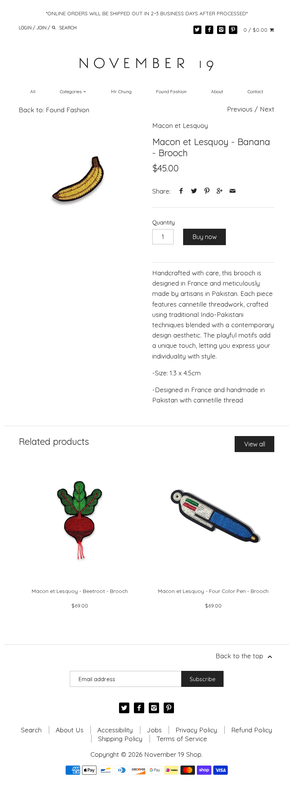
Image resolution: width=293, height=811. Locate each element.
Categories (71, 91)
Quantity (163, 222)
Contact (255, 91)
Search (31, 730)
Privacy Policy (196, 730)
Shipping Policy (120, 739)
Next (267, 109)
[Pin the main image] (207, 191)
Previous (240, 109)
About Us (70, 730)
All (32, 91)
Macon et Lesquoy (180, 125)
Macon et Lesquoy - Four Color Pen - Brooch (213, 591)
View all (254, 444)
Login (25, 27)
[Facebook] (209, 30)
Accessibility (115, 730)
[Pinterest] (233, 30)
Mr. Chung (121, 91)
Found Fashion (171, 91)
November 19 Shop (172, 754)
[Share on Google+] (220, 191)
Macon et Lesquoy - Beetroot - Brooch (80, 591)
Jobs (154, 730)
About (217, 91)
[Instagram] (221, 30)
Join (41, 27)
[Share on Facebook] (181, 191)
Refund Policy (251, 730)
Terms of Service (181, 739)
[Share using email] (232, 191)
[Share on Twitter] (194, 191)
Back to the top (240, 656)
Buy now (205, 237)
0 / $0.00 (256, 29)
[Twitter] (197, 30)
